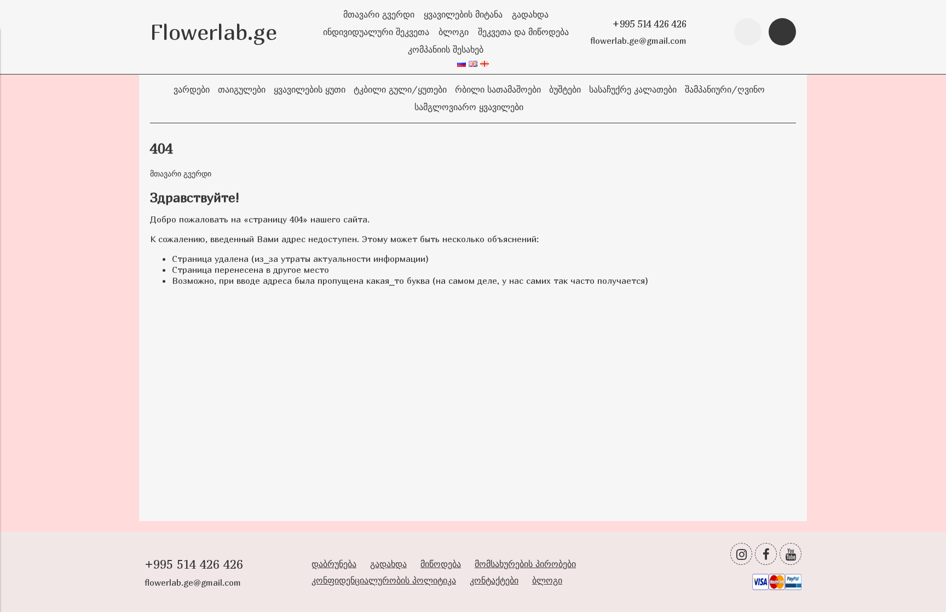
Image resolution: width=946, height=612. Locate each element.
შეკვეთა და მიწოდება (523, 31)
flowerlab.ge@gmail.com (638, 40)
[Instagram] (741, 554)
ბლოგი (454, 31)
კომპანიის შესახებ (445, 49)
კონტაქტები (494, 580)
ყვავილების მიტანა (463, 14)
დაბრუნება (334, 563)
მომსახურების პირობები (525, 563)
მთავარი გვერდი (378, 14)
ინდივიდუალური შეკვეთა (376, 31)
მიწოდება (440, 563)
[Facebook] (766, 554)
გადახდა (530, 14)
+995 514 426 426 (649, 24)
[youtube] (790, 554)
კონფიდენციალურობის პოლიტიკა (384, 580)
